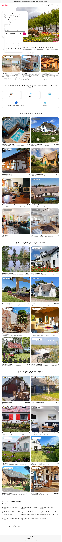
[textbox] (9, 30)
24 (6, 48)
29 (18, 48)
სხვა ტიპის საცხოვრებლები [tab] (7, 503)
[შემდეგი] (33, 53)
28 (15, 48)
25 (8, 48)
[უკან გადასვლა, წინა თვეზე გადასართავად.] (6, 33)
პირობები (36, 539)
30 (20, 48)
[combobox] (15, 26)
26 (11, 48)
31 (6, 50)
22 (18, 45)
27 (13, 48)
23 (20, 45)
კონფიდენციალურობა (28, 539)
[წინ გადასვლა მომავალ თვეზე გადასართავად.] (20, 33)
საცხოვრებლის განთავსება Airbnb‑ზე (49, 5)
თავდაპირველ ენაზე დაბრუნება (40, 1)
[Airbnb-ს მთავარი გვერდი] (5, 5)
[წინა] (28, 53)
